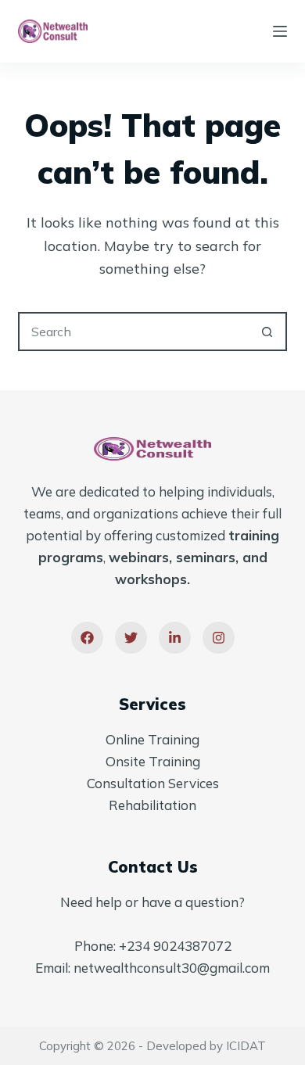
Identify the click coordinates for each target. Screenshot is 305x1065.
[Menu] (280, 31)
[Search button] (267, 332)
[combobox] (134, 331)
